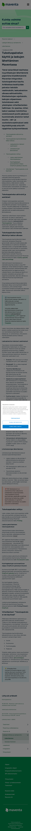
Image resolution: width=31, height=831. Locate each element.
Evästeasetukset (15, 418)
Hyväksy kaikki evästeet (15, 426)
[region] (15, 415)
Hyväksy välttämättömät (15, 422)
